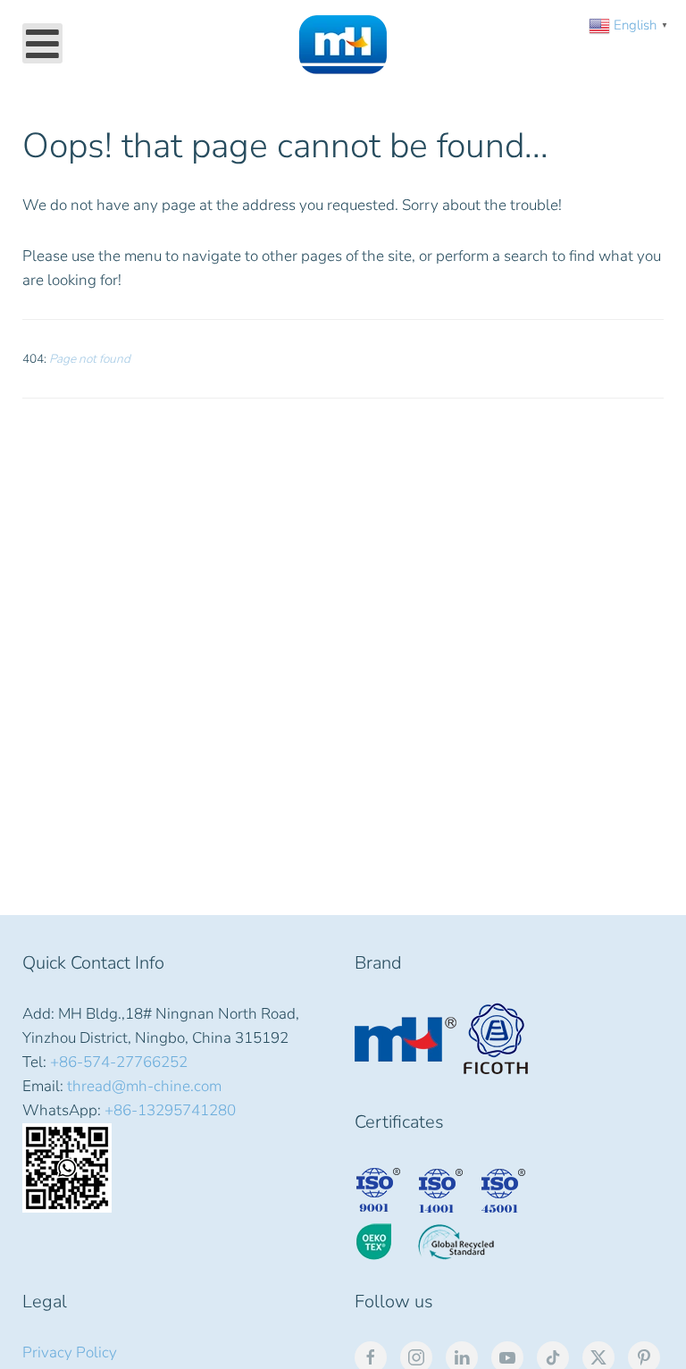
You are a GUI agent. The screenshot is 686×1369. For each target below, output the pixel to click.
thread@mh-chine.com (144, 1086)
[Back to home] (343, 44)
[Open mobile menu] (42, 43)
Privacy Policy (69, 1352)
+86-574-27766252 (119, 1062)
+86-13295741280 (170, 1110)
